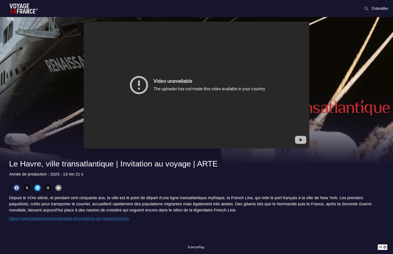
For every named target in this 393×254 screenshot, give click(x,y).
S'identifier (379, 8)
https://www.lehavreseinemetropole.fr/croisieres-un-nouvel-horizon (69, 218)
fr (380, 247)
